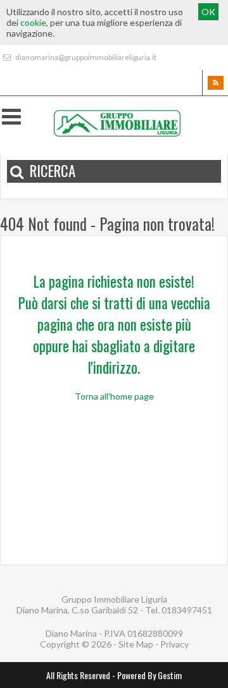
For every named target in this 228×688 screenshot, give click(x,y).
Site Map (135, 644)
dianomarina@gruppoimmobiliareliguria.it (85, 57)
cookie (33, 22)
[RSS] (215, 82)
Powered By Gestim (149, 675)
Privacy (174, 644)
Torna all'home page (114, 396)
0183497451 (187, 610)
